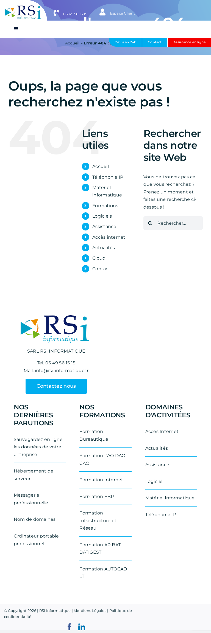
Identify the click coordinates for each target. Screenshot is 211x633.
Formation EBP (96, 496)
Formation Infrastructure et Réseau (97, 520)
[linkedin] (81, 626)
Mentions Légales (90, 610)
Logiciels (102, 216)
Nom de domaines (35, 519)
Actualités (103, 247)
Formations (105, 205)
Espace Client (122, 13)
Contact (101, 268)
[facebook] (69, 626)
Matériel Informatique (170, 497)
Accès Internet (162, 431)
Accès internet (108, 237)
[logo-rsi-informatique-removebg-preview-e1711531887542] (23, 7)
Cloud (99, 258)
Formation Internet (101, 479)
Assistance (104, 226)
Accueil (100, 166)
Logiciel (154, 481)
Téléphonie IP (107, 177)
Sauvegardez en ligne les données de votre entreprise (38, 447)
